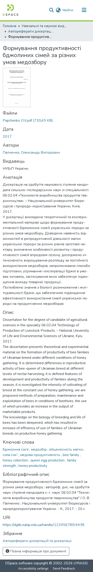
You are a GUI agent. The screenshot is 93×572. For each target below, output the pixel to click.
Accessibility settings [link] (33, 568)
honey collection (16, 460)
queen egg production (47, 460)
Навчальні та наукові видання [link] (44, 25)
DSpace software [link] (19, 563)
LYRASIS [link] (81, 563)
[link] (46, 120)
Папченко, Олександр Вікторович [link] (31, 152)
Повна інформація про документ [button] (37, 551)
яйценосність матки (66, 449)
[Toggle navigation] (84, 10)
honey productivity (33, 465)
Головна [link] (9, 25)
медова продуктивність (40, 454)
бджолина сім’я (16, 449)
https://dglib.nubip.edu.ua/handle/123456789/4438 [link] (43, 524)
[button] (10, 10)
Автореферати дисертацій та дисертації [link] (30, 31)
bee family (71, 454)
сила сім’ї (11, 454)
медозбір (39, 449)
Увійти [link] (67, 10)
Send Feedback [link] (64, 568)
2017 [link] (7, 136)
